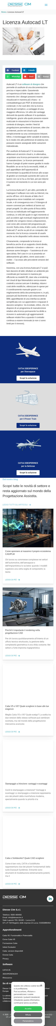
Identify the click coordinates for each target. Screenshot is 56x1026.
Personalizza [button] (28, 1021)
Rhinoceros (7, 978)
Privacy (6, 959)
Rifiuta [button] (28, 1015)
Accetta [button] (28, 1008)
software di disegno (31, 84)
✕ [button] (41, 985)
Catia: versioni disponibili (13, 951)
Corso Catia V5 (9, 939)
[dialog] (28, 1004)
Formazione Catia (10, 943)
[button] (46, 5)
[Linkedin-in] (50, 899)
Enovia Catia (8, 955)
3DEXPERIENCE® (10, 974)
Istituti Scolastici (9, 947)
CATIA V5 (6, 970)
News (3, 12)
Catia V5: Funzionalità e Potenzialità (17, 935)
